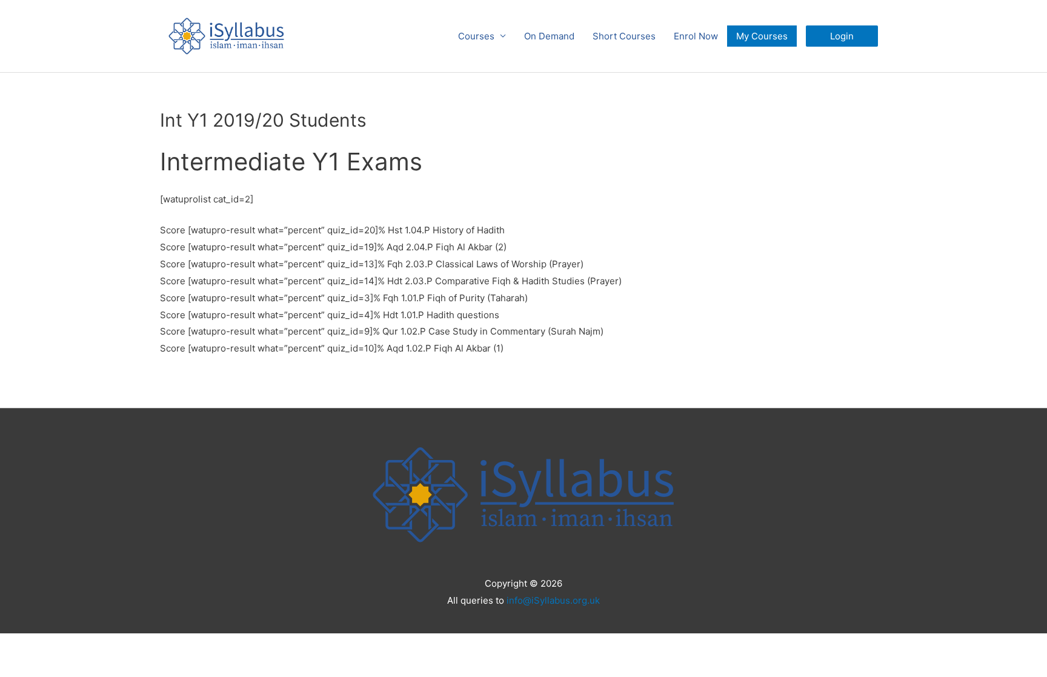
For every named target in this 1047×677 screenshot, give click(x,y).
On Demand (549, 36)
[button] (842, 36)
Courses (476, 36)
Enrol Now (696, 36)
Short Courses (624, 36)
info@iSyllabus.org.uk (553, 600)
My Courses (762, 36)
